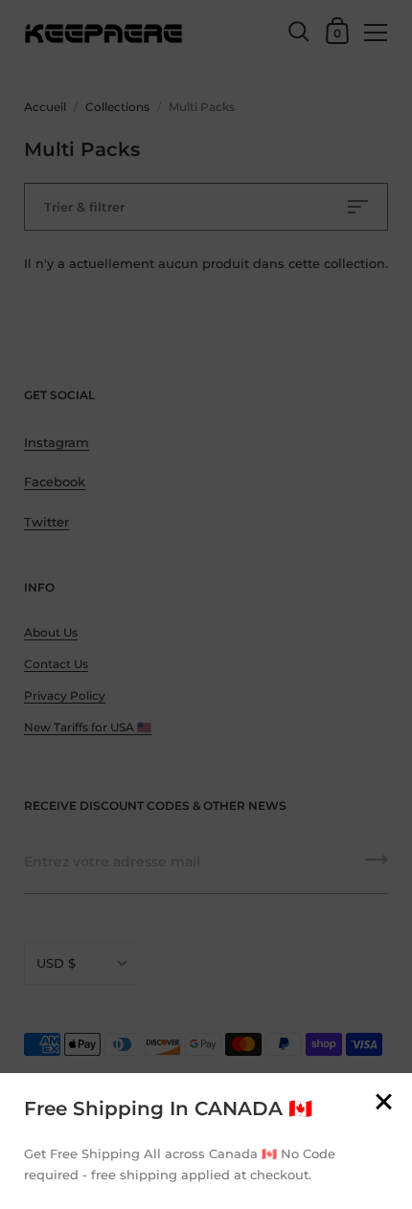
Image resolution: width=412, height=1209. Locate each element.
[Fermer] (383, 1103)
